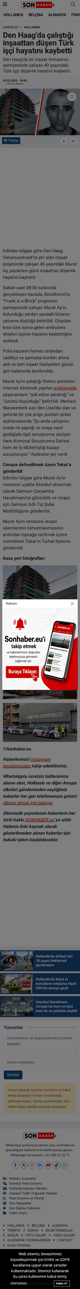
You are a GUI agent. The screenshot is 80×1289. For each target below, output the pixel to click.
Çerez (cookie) (40, 1283)
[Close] (72, 603)
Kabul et (61, 1283)
